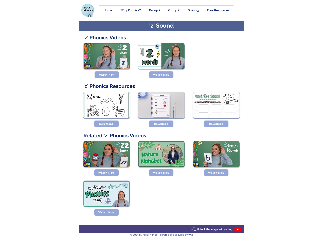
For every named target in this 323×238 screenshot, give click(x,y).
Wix (190, 234)
